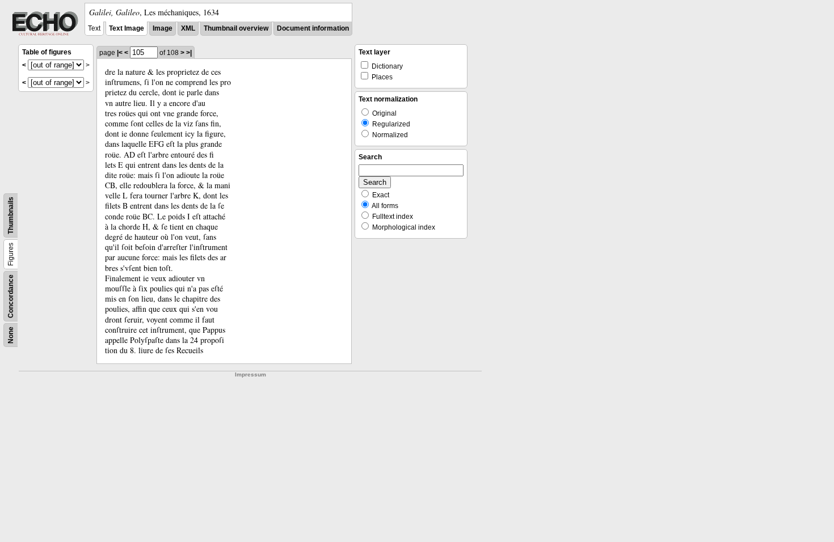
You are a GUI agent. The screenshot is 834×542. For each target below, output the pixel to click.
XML (188, 28)
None (11, 335)
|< (120, 53)
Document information (313, 28)
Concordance (11, 296)
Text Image (126, 28)
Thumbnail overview (236, 28)
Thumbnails (11, 215)
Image (162, 28)
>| (189, 53)
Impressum (250, 374)
